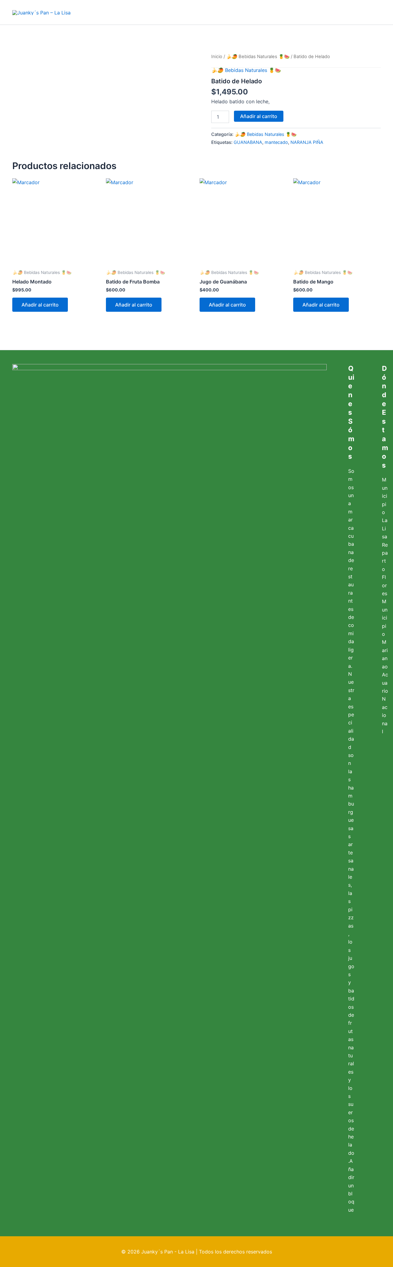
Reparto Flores (385, 569)
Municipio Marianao (385, 633)
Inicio (216, 56)
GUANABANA (248, 142)
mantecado (276, 142)
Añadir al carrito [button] (40, 305)
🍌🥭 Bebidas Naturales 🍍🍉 (258, 56)
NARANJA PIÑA (306, 142)
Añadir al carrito (258, 116)
